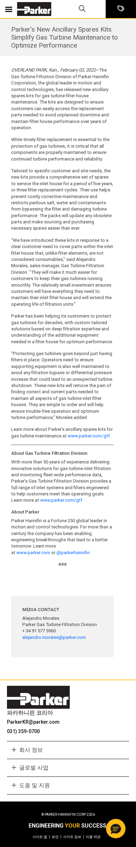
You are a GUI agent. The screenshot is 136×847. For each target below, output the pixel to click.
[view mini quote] (120, 9)
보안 (56, 837)
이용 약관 (93, 837)
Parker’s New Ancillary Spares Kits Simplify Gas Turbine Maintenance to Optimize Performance (64, 37)
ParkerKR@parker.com (33, 722)
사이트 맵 (41, 837)
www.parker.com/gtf (89, 435)
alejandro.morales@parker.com (54, 637)
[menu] (8, 9)
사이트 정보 (73, 837)
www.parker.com (33, 552)
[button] (116, 828)
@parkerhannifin (73, 552)
